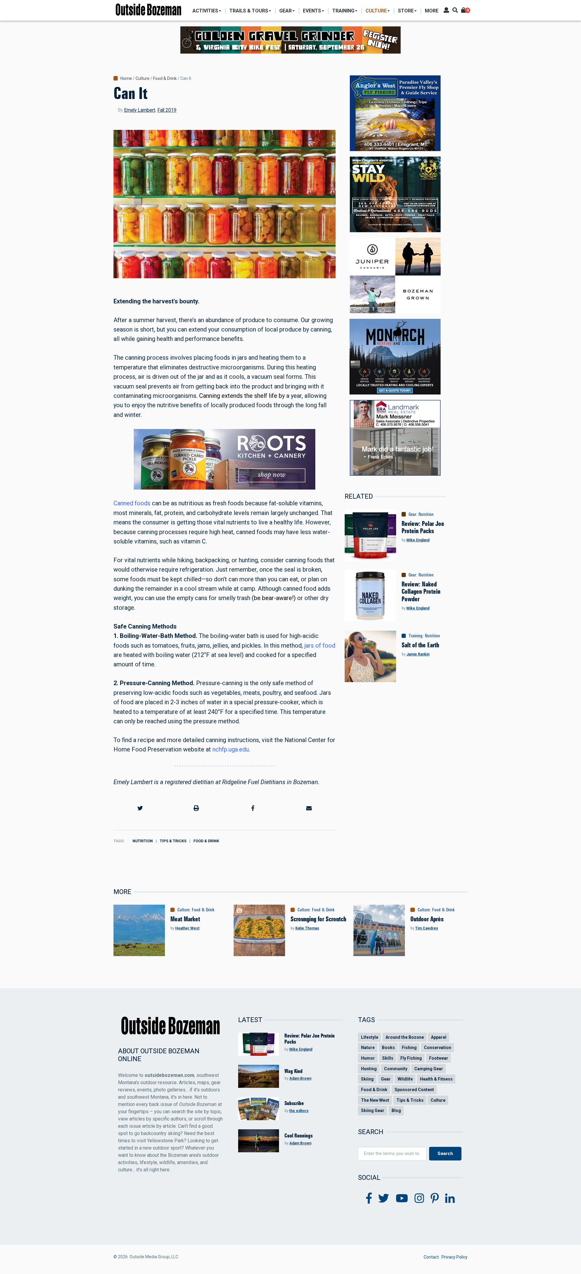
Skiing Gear (372, 1110)
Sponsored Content (414, 1089)
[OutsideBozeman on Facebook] (369, 1198)
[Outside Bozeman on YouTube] (402, 1198)
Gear (412, 514)
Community (395, 1068)
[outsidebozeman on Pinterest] (435, 1198)
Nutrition (143, 841)
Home (126, 78)
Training (415, 635)
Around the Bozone (405, 1037)
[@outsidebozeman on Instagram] (419, 1198)
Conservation (437, 1047)
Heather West (187, 928)
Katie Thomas (307, 928)
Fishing (409, 1047)
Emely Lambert (139, 110)
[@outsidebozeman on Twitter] (383, 1198)
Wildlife (405, 1079)
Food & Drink (165, 78)
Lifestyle (369, 1037)
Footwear (438, 1058)
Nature (368, 1047)
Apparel (438, 1037)
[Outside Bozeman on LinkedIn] (450, 1198)
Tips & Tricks (173, 841)
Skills (387, 1058)
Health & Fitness (436, 1079)
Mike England (417, 540)
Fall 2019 (166, 110)
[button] (140, 808)
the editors (299, 1111)
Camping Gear (428, 1068)
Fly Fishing (411, 1058)
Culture (142, 78)
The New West (375, 1100)
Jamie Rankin (417, 654)
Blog (396, 1110)
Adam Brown (300, 1078)
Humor (368, 1058)
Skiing (367, 1079)
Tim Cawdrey (426, 928)
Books (388, 1047)
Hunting (369, 1068)
